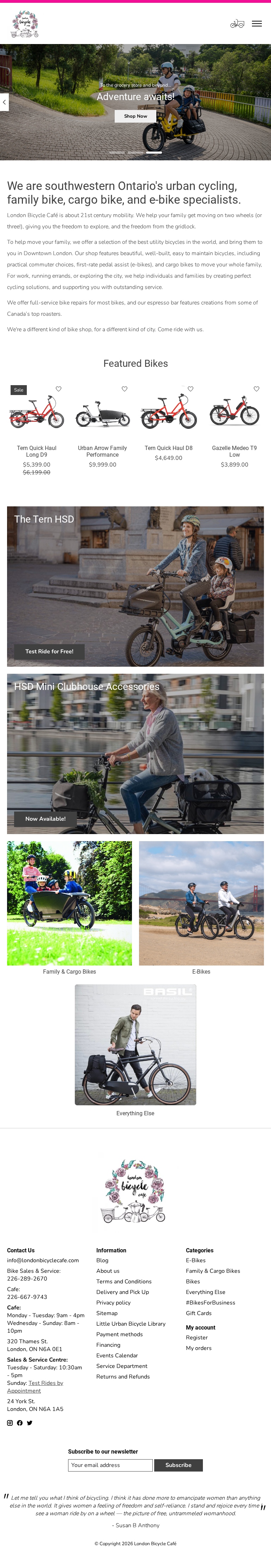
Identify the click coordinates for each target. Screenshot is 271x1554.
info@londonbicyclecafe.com (43, 1260)
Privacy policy (113, 1303)
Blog (102, 1260)
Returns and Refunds (123, 1377)
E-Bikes (201, 971)
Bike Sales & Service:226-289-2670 (34, 1275)
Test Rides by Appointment (35, 1387)
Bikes (193, 1281)
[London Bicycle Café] (25, 23)
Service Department (121, 1366)
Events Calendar (117, 1355)
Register (197, 1338)
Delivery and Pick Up (122, 1292)
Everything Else (135, 1113)
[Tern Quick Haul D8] (168, 411)
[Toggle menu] (257, 24)
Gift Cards (199, 1313)
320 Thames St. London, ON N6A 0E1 (34, 1345)
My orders (199, 1348)
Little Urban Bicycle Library (130, 1324)
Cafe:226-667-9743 (27, 1293)
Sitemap (107, 1313)
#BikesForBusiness (210, 1303)
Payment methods (119, 1334)
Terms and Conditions (124, 1281)
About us (108, 1271)
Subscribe (178, 1465)
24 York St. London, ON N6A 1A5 (35, 1405)
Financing (108, 1345)
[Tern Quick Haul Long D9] (36, 411)
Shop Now (135, 116)
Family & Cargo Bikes (69, 971)
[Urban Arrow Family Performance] (102, 411)
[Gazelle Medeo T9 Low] (234, 411)
